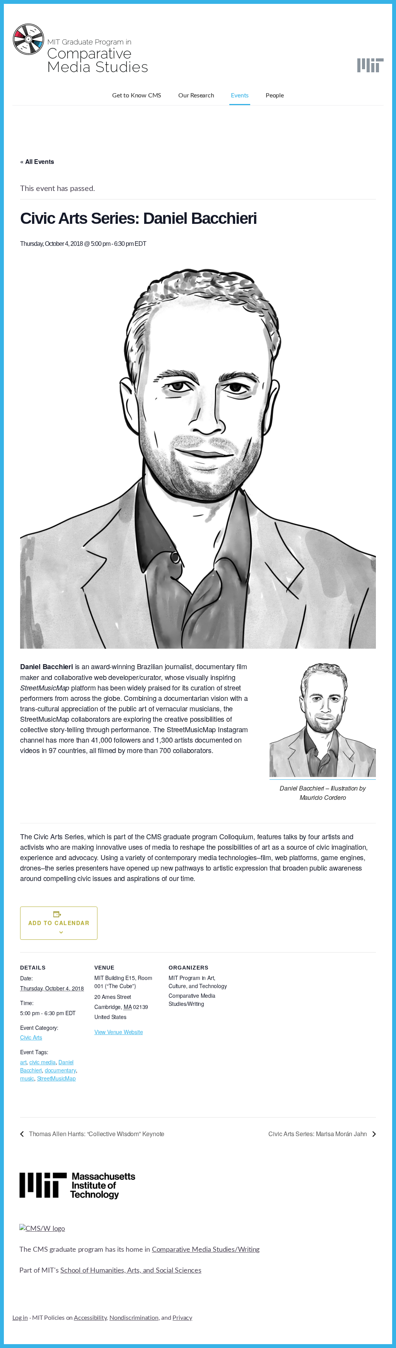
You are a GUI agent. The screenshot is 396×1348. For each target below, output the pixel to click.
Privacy (182, 1318)
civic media (42, 1062)
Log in (20, 1318)
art (23, 1062)
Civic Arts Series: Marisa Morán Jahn (318, 1133)
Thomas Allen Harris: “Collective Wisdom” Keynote (95, 1133)
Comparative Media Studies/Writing (205, 1249)
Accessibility (90, 1318)
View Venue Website (118, 1032)
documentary (60, 1070)
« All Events (37, 161)
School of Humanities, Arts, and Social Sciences (130, 1270)
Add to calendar (59, 923)
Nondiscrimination (134, 1318)
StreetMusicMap (56, 1078)
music (27, 1078)
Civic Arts (31, 1037)
